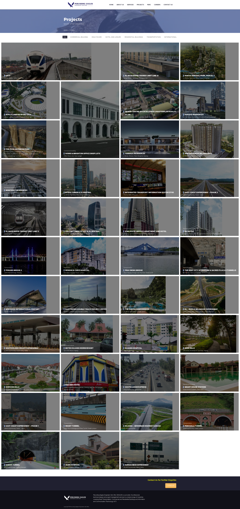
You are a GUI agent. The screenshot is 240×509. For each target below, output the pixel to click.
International (170, 37)
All (64, 37)
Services (130, 4)
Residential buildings (134, 37)
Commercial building (79, 37)
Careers (157, 4)
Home (111, 4)
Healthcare (97, 37)
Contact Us (168, 4)
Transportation (154, 37)
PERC (149, 4)
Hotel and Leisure (113, 37)
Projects (140, 4)
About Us (120, 4)
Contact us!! (170, 485)
